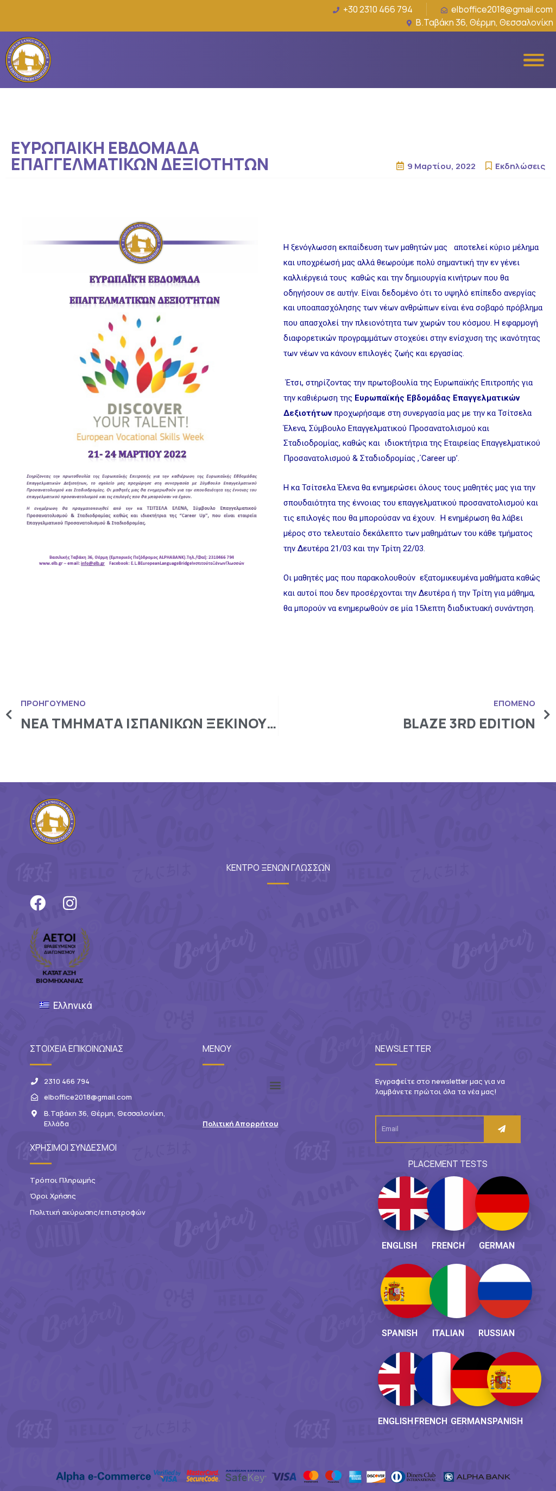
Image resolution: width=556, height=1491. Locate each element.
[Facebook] (38, 903)
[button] (276, 1085)
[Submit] (502, 1129)
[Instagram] (70, 903)
